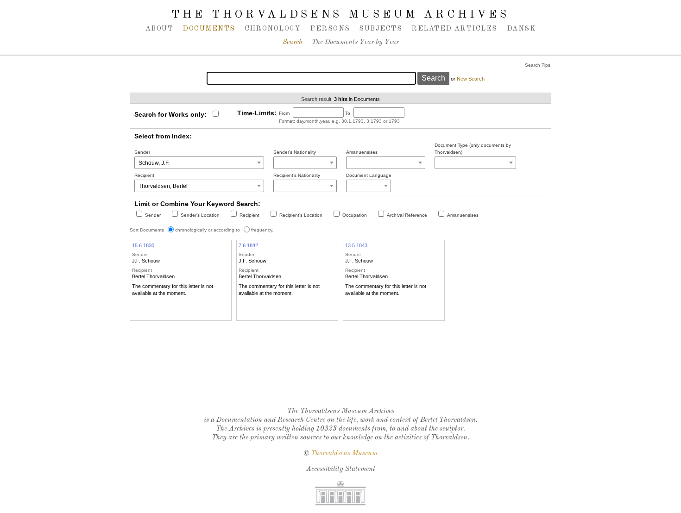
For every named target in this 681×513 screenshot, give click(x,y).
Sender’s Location (200, 215)
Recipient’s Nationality (296, 175)
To (347, 113)
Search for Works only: (170, 114)
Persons (330, 28)
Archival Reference (407, 215)
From (284, 113)
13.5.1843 (356, 245)
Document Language (368, 175)
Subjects (380, 28)
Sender (142, 152)
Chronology (273, 28)
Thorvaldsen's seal (343, 376)
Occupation (354, 215)
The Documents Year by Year (355, 42)
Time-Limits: (257, 113)
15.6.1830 (143, 245)
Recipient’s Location (300, 215)
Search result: (317, 99)
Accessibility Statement (340, 469)
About (159, 28)
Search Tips (537, 65)
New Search (471, 78)
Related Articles (454, 28)
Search (293, 42)
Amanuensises (362, 152)
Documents (209, 28)
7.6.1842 (248, 245)
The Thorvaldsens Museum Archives (340, 14)
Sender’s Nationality (294, 152)
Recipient (144, 175)
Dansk (521, 28)
